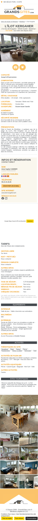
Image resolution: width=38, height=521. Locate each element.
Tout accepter (7, 518)
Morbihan (22, 21)
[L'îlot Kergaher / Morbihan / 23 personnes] (19, 61)
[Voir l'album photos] (15, 70)
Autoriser (30, 221)
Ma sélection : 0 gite (13, 2)
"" (5, 349)
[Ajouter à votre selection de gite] (22, 70)
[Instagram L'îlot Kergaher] (6, 199)
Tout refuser (19, 518)
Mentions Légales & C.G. (19, 511)
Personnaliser (32, 518)
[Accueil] (19, 9)
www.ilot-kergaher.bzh (9, 193)
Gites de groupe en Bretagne (9, 21)
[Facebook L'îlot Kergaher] (3, 199)
